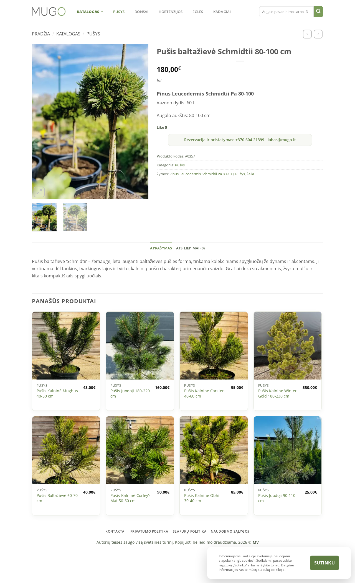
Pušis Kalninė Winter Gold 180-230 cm (277, 393)
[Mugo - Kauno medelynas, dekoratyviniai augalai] (48, 11)
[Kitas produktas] (318, 34)
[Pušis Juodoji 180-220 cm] (140, 345)
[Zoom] (39, 192)
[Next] (137, 121)
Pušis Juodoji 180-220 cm (130, 393)
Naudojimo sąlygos (230, 531)
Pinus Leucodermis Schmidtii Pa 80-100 (201, 173)
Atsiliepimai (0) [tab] (190, 248)
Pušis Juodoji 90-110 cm (276, 498)
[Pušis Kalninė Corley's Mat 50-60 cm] (140, 450)
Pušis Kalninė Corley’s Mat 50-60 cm (130, 498)
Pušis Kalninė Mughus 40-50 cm (57, 393)
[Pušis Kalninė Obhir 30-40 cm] (214, 450)
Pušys (119, 11)
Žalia (250, 173)
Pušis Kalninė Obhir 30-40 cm (202, 498)
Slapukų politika (190, 531)
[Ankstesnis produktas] (307, 34)
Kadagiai (222, 11)
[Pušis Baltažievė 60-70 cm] (66, 450)
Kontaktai (115, 531)
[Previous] (43, 121)
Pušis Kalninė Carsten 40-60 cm (204, 393)
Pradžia (41, 34)
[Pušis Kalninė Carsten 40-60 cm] (214, 345)
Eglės (197, 11)
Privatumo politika (149, 531)
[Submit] (318, 11)
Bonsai (142, 11)
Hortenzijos (171, 11)
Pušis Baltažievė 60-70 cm (57, 498)
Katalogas (88, 11)
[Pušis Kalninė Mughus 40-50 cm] (66, 345)
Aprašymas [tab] (161, 248)
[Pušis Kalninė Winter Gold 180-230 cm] (288, 345)
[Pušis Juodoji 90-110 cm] (288, 450)
